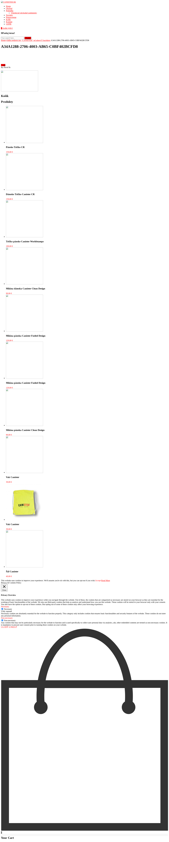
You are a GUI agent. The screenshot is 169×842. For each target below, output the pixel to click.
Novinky (9, 15)
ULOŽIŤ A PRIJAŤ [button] (9, 627)
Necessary (8, 609)
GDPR (8, 24)
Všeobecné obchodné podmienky (24, 13)
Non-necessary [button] (7, 618)
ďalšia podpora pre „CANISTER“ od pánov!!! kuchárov (28, 40)
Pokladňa (9, 11)
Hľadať (27, 38)
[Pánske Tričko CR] (24, 142)
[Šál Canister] (24, 567)
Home (8, 6)
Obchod (9, 8)
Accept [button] (98, 580)
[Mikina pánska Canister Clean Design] (24, 425)
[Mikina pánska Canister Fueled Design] (24, 331)
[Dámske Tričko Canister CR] (24, 189)
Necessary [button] (5, 607)
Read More (105, 580)
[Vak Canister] (24, 472)
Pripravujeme (11, 17)
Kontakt (9, 22)
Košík (8, 20)
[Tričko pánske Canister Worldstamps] (24, 237)
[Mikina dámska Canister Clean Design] (24, 284)
